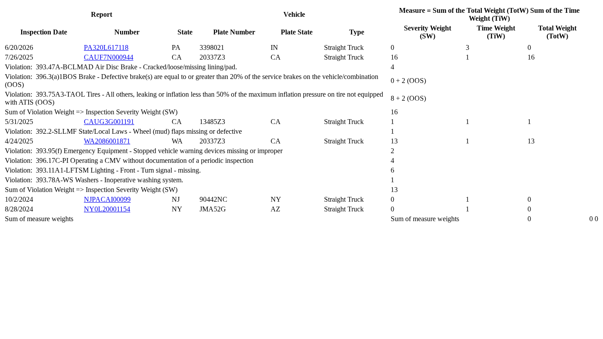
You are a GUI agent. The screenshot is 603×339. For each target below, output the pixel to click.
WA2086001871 (107, 141)
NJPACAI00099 (107, 199)
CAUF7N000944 (108, 57)
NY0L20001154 (107, 209)
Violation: (20, 67)
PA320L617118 (106, 47)
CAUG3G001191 (109, 121)
